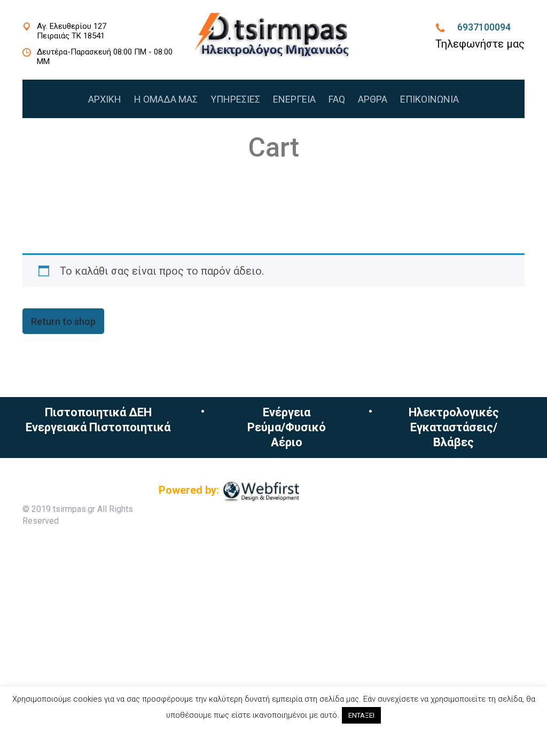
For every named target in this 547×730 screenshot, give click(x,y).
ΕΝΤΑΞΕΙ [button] (361, 715)
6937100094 (484, 27)
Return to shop (63, 321)
